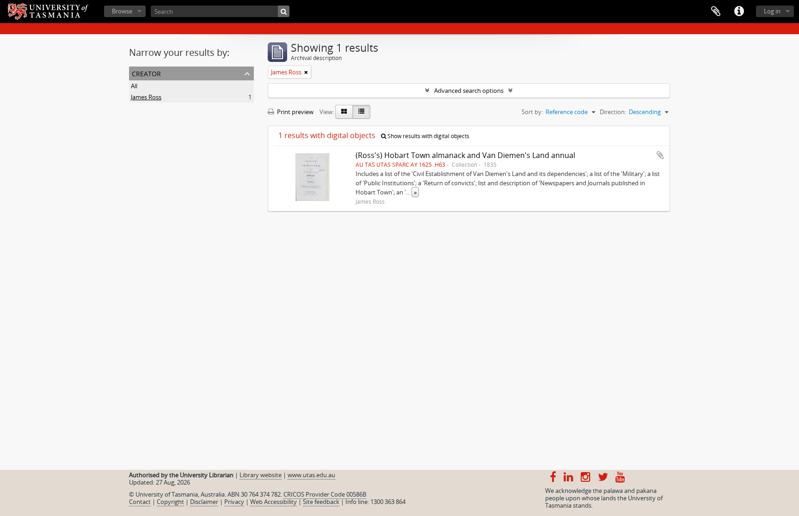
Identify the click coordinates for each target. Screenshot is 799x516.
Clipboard (715, 11)
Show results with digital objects (427, 136)
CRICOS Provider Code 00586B (324, 494)
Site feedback (321, 502)
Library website (261, 475)
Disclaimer (204, 502)
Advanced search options (469, 90)
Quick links (738, 11)
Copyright (170, 502)
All (134, 86)
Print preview (294, 112)
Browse (122, 11)
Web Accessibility (273, 502)
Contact (140, 502)
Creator (146, 73)
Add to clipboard (660, 155)
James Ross (146, 97)
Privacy (234, 502)
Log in (772, 11)
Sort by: (532, 112)
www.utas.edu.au (311, 475)
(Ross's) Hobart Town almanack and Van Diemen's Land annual (465, 155)
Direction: (613, 112)
